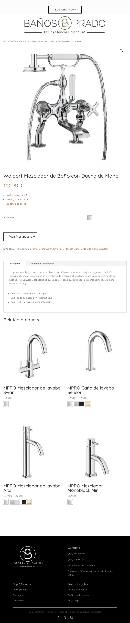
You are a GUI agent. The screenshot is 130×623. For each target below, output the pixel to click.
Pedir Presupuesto (20, 236)
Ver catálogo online (16, 203)
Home (6, 41)
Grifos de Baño (27, 41)
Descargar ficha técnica (18, 199)
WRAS (38, 297)
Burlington (18, 595)
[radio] (89, 218)
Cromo (34, 248)
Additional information (42, 263)
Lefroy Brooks (20, 589)
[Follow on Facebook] (58, 617)
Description (14, 263)
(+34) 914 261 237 (76, 553)
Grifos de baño (89, 248)
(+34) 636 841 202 (77, 559)
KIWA (37, 302)
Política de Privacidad (79, 595)
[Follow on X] (65, 617)
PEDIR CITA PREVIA (65, 9)
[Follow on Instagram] (71, 617)
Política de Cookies (77, 589)
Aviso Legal (74, 600)
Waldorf (103, 248)
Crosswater (45, 248)
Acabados (9, 217)
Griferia (14, 41)
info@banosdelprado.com (81, 565)
